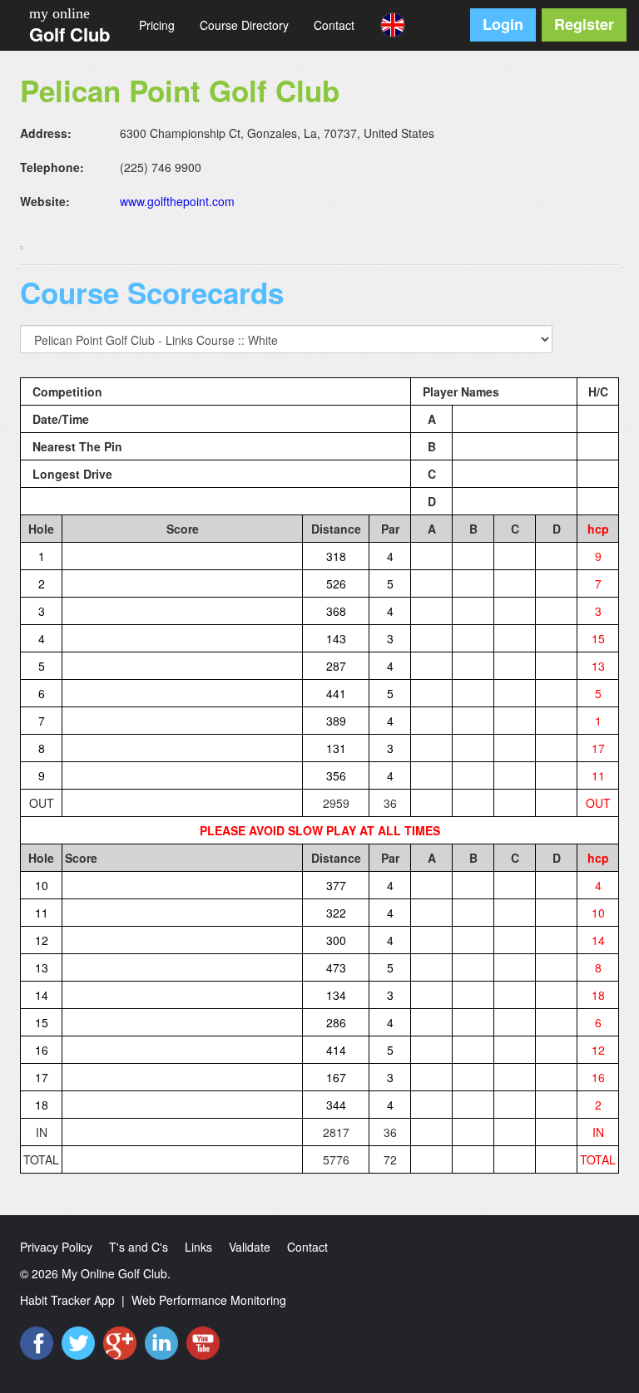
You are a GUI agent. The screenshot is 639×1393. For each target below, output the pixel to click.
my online (59, 13)
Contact (334, 25)
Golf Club (69, 34)
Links (198, 1246)
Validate (249, 1246)
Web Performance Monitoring (208, 1300)
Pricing (157, 25)
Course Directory (244, 25)
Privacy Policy (56, 1246)
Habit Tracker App (67, 1300)
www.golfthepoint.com (177, 201)
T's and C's (138, 1246)
